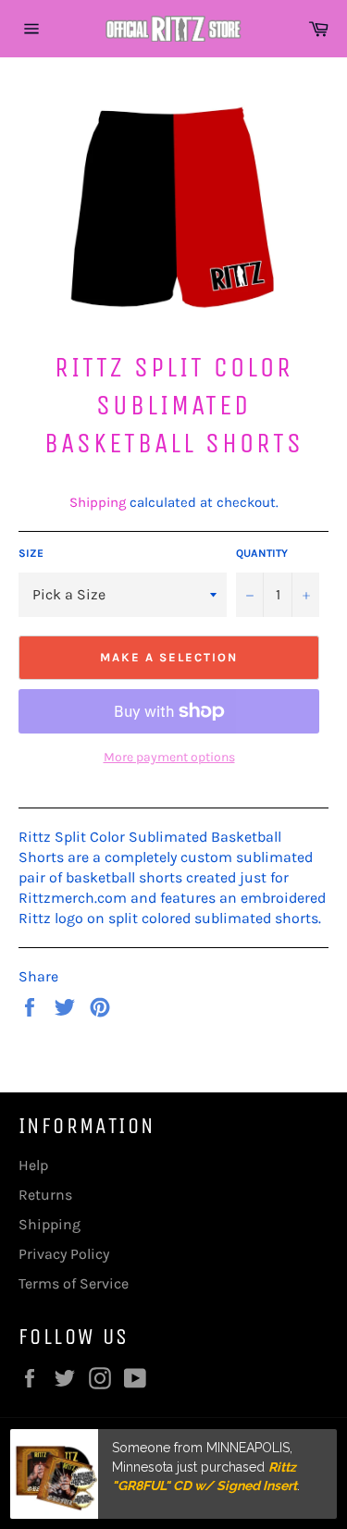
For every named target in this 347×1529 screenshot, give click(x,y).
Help (33, 1165)
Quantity (262, 553)
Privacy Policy (64, 1254)
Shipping (97, 502)
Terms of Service (74, 1283)
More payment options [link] (169, 757)
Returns (45, 1194)
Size (31, 553)
